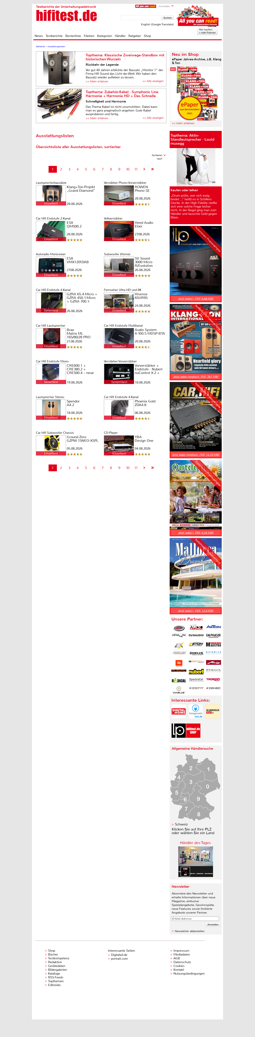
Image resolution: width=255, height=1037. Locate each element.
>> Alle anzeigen (153, 81)
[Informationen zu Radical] (178, 681)
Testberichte (54, 36)
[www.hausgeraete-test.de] (195, 721)
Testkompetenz (58, 958)
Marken (89, 36)
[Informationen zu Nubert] (196, 672)
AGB (176, 958)
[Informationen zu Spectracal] (196, 681)
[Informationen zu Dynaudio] (196, 637)
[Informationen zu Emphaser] (213, 637)
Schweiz (181, 824)
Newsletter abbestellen (190, 931)
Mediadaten (181, 954)
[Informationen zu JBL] (178, 663)
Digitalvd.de (119, 955)
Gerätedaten (56, 966)
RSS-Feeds (55, 977)
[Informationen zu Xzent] (196, 690)
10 (127, 169)
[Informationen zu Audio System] (196, 628)
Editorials (54, 985)
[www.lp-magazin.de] (178, 741)
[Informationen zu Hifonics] (213, 654)
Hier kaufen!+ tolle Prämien (207, 31)
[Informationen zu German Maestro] (213, 645)
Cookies (179, 966)
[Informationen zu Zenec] (213, 690)
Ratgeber (134, 36)
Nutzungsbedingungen (189, 973)
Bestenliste (73, 36)
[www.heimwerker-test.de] (212, 721)
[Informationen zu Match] (196, 663)
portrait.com (119, 959)
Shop (147, 36)
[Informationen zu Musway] (178, 672)
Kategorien (104, 36)
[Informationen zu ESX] (178, 645)
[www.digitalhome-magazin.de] (178, 721)
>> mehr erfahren (183, 123)
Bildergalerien (57, 970)
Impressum (181, 951)
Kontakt (178, 970)
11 (136, 169)
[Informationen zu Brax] (178, 637)
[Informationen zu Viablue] (178, 690)
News (39, 36)
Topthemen (56, 981)
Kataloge (54, 973)
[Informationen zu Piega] (213, 672)
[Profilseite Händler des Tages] (195, 876)
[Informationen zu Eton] (196, 645)
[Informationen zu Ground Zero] (178, 654)
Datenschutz (182, 962)
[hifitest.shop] (193, 741)
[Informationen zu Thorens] (213, 681)
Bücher (53, 954)
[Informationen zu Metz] (213, 663)
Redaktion (55, 962)
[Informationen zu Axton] (213, 628)
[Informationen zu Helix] (196, 654)
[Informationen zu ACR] (178, 628)
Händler (120, 36)
